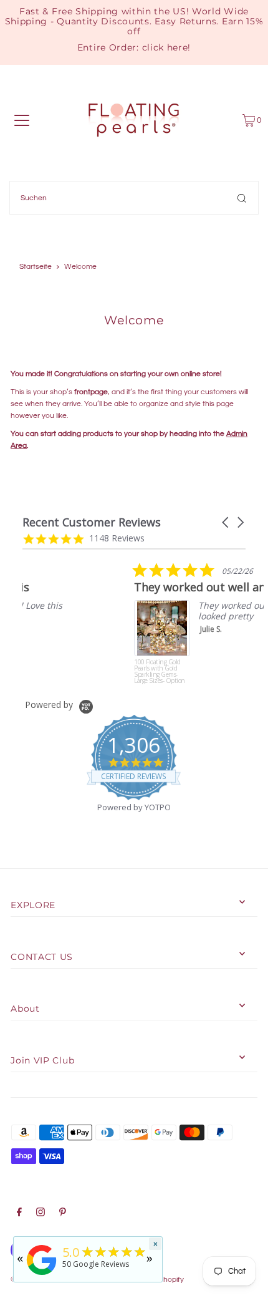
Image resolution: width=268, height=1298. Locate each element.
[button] (226, 522)
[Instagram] (40, 1214)
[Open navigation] (21, 120)
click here (165, 47)
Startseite (35, 267)
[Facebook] (19, 1214)
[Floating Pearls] (42, 1276)
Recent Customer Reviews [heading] (91, 522)
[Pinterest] (62, 1214)
